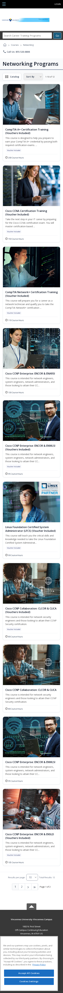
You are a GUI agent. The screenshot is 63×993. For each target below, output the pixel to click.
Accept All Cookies (28, 973)
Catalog (14, 76)
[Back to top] (31, 921)
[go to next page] (28, 887)
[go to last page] (35, 887)
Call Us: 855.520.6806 (16, 51)
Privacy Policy (39, 964)
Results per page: (16, 877)
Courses (15, 45)
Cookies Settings (29, 981)
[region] (29, 963)
